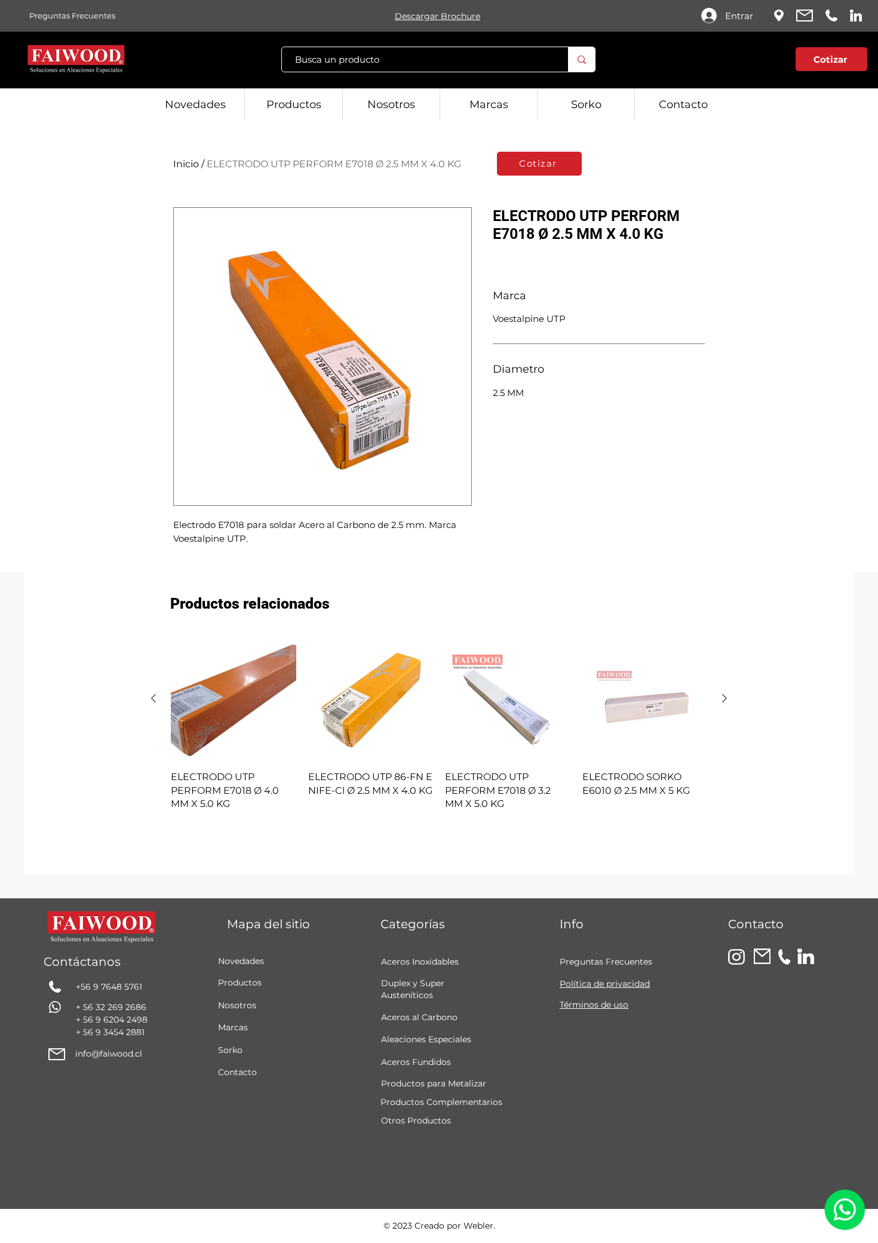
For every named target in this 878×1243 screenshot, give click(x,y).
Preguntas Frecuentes (606, 961)
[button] (759, 62)
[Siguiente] (724, 698)
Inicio (186, 164)
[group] (439, 724)
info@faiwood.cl (108, 1053)
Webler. (479, 1225)
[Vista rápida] (233, 699)
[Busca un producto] (581, 59)
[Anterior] (153, 698)
